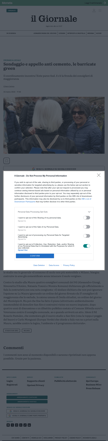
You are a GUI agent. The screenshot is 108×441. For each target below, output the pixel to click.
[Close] (99, 176)
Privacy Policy (69, 265)
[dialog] (54, 220)
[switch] (86, 217)
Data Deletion (39, 265)
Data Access (54, 265)
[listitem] (54, 211)
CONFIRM (35, 256)
